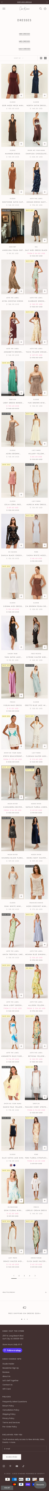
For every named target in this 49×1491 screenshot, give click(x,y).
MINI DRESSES (24, 34)
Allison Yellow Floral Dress (36, 1005)
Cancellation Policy (11, 1410)
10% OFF (7, 1488)
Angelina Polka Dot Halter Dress (12, 250)
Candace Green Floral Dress (36, 301)
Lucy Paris (36, 450)
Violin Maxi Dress (13, 705)
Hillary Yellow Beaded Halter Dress (36, 454)
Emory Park (13, 654)
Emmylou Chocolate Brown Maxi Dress (36, 154)
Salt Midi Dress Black (36, 250)
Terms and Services (11, 1422)
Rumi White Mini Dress (13, 906)
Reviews (6, 1372)
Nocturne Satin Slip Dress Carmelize (12, 202)
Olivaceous (13, 1207)
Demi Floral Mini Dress (12, 1210)
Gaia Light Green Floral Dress (13, 1005)
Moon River (13, 804)
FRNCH (12, 702)
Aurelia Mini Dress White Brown (36, 504)
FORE (36, 552)
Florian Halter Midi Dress (36, 756)
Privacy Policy (8, 1418)
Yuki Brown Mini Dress (36, 403)
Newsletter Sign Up (11, 1368)
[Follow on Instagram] (4, 1466)
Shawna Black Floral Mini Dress (13, 858)
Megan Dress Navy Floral (36, 202)
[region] (24, 1310)
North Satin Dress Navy (36, 105)
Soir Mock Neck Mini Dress (12, 105)
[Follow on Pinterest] (10, 1466)
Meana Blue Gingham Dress (36, 954)
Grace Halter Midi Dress (12, 1261)
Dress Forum (36, 1258)
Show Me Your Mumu (36, 150)
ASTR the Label (36, 199)
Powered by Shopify (35, 1474)
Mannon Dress (12, 154)
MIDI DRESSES (24, 41)
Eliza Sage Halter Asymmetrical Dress (36, 1261)
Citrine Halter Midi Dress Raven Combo (36, 657)
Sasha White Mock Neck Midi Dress (36, 555)
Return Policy (8, 1405)
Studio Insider (8, 1364)
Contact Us (7, 1384)
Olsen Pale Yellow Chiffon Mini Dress (13, 1107)
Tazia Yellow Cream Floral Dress (36, 352)
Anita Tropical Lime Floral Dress (13, 954)
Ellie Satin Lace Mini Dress (12, 1158)
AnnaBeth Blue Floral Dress (12, 1056)
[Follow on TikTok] (23, 1466)
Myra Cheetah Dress (12, 301)
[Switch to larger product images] (41, 58)
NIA (36, 247)
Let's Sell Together (10, 1380)
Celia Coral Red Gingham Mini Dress (12, 504)
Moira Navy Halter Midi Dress (36, 858)
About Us (6, 1376)
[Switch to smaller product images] (45, 58)
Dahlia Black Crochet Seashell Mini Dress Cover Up (12, 555)
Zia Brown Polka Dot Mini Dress (36, 606)
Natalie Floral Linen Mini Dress (36, 807)
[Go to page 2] (35, 1276)
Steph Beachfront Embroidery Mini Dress (12, 756)
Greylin (12, 399)
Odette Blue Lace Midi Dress (36, 705)
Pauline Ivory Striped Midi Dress (36, 1107)
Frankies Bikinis (36, 903)
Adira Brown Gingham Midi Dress (12, 454)
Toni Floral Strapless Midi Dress (36, 1158)
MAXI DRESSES (24, 49)
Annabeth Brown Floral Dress (13, 352)
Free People (36, 654)
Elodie (13, 102)
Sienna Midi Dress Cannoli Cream (12, 606)
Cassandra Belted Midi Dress (12, 807)
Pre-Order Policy (10, 1426)
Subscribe (11, 1457)
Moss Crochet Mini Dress (36, 906)
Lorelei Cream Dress (36, 1210)
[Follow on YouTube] (17, 1466)
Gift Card (7, 1389)
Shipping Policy (9, 1414)
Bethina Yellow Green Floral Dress (36, 1056)
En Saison (12, 552)
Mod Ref (12, 247)
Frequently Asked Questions (15, 1401)
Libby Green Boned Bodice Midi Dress (12, 403)
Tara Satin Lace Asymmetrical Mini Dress (12, 657)
